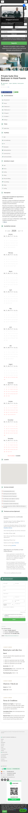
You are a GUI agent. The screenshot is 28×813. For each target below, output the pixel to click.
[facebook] (2, 780)
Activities (2, 744)
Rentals (2, 739)
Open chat (14, 799)
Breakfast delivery (8, 528)
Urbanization (3, 748)
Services (2, 745)
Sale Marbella (3, 755)
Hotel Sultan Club (4, 760)
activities (14, 545)
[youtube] (8, 780)
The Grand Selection (4, 754)
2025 (9, 231)
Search (14, 43)
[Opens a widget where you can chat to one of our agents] (23, 810)
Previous (1, 69)
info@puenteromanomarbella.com (11, 635)
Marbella (15, 83)
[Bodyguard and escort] (12, 11)
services (17, 542)
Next (26, 69)
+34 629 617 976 (10, 775)
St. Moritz (2, 759)
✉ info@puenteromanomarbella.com (8, 777)
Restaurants (3, 742)
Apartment (5, 83)
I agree (4, 811)
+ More (4, 222)
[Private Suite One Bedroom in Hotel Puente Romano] (14, 60)
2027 (19, 231)
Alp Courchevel (3, 757)
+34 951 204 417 (10, 771)
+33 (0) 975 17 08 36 (11, 773)
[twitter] (5, 780)
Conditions (6, 615)
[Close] (24, 5)
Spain (10, 83)
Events (2, 747)
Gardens (2, 750)
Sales (2, 740)
